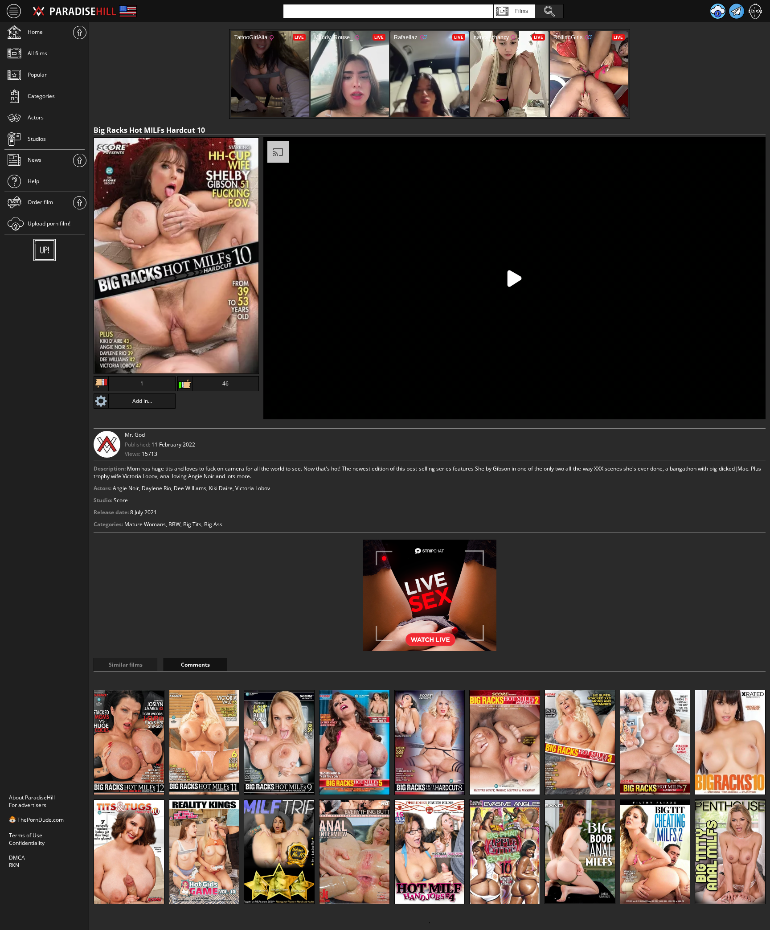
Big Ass (213, 524)
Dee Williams (190, 488)
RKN (14, 865)
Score (121, 500)
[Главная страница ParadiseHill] (74, 11)
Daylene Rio (156, 488)
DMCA (17, 857)
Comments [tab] (195, 664)
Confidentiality (27, 843)
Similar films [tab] (126, 664)
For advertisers (27, 805)
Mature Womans (145, 524)
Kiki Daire (221, 488)
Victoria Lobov (252, 488)
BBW (174, 524)
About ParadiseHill (32, 797)
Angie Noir (126, 488)
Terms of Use (25, 835)
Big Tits (192, 524)
